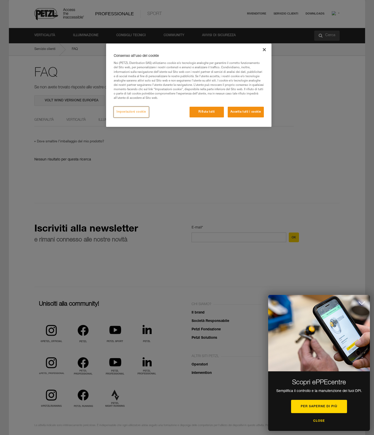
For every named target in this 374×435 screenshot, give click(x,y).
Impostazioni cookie (131, 112)
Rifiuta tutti (206, 112)
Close (319, 421)
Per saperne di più (319, 406)
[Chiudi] (264, 49)
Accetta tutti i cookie (246, 112)
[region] (188, 85)
